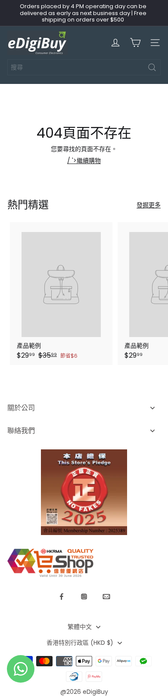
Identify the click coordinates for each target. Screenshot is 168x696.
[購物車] (135, 42)
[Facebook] (61, 596)
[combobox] (84, 67)
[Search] (152, 67)
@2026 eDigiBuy (84, 691)
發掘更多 (149, 205)
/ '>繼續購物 (84, 160)
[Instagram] (84, 596)
